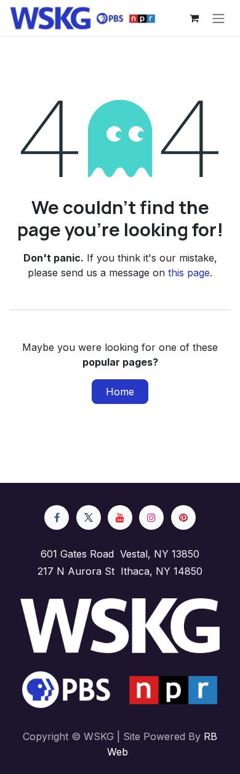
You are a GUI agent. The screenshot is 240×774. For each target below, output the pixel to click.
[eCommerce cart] (194, 18)
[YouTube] (120, 517)
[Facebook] (56, 517)
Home (120, 391)
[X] (88, 517)
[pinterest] (183, 517)
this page (189, 272)
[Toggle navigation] (218, 18)
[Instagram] (151, 517)
